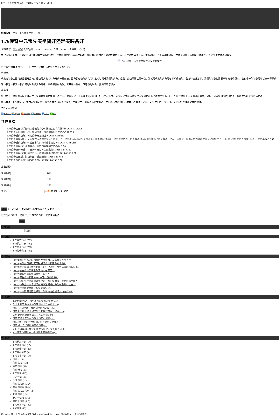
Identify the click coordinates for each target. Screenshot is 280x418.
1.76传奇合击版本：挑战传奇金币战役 (26, 160)
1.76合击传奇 (22, 349)
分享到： (7, 114)
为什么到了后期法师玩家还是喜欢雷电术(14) (36, 304)
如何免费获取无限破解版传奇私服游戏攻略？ (39, 263)
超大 (15, 49)
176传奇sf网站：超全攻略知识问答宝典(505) (35, 301)
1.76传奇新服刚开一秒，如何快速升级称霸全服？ (32, 132)
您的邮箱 (5, 179)
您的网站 (5, 185)
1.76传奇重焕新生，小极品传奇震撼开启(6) (35, 332)
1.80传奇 (19, 408)
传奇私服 (20, 363)
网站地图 (81, 414)
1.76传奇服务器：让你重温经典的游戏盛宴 (29, 146)
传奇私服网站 (22, 384)
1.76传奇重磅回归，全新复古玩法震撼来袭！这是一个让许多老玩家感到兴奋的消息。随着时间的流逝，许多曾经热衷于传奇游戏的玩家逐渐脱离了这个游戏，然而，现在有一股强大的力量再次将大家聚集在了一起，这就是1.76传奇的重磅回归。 (132, 139)
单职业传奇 (21, 401)
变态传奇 (20, 377)
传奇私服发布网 (23, 391)
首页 (9, 9)
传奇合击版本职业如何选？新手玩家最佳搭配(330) (38, 311)
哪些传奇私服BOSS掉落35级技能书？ (35, 277)
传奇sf (18, 359)
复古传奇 (20, 366)
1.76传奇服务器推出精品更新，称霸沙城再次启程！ (33, 153)
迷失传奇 (20, 380)
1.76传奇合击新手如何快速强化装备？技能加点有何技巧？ (37, 128)
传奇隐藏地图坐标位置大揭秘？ (32, 288)
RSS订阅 (5, 3)
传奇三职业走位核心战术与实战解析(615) (34, 318)
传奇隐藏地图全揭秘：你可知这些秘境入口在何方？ (43, 291)
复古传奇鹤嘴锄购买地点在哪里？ (34, 270)
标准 (20, 49)
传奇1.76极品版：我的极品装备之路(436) (34, 308)
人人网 (46, 114)
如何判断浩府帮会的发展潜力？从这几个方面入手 (42, 260)
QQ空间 (17, 114)
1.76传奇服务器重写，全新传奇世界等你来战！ (31, 149)
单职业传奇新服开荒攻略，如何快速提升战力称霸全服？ (45, 281)
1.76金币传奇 (13, 20)
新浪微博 (26, 114)
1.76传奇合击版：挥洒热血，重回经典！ (27, 156)
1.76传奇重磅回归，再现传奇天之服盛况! (28, 135)
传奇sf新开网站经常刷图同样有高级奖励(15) (35, 322)
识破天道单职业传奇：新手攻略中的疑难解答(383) (38, 329)
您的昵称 (5, 173)
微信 (54, 114)
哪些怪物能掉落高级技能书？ (31, 274)
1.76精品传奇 (13, 16)
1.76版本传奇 (22, 356)
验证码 (4, 191)
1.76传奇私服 (13, 23)
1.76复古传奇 (13, 13)
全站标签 (11, 27)
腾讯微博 (37, 114)
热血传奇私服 (22, 387)
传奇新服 (20, 370)
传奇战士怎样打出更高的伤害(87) (30, 325)
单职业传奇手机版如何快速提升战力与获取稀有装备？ (44, 284)
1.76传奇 (12, 108)
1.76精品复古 (21, 352)
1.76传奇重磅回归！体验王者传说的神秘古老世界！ (33, 142)
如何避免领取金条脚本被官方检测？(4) (33, 315)
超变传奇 (20, 394)
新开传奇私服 (22, 398)
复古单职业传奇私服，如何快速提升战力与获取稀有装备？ (46, 267)
